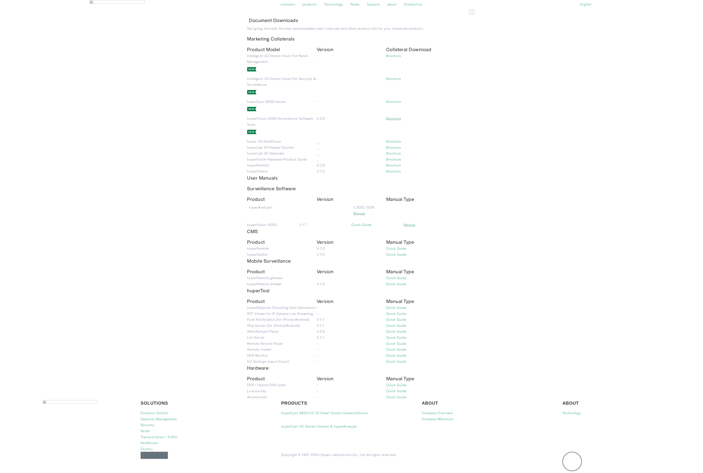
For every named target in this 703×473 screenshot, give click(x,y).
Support (373, 4)
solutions (287, 4)
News (354, 4)
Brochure (393, 55)
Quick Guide (362, 224)
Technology (333, 4)
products (309, 4)
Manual (359, 213)
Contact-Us (413, 4)
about (392, 4)
